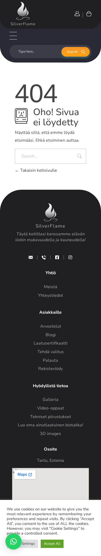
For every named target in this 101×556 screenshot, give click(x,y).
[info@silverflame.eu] (31, 257)
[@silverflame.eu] (70, 257)
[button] (13, 541)
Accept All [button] (52, 543)
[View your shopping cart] (88, 13)
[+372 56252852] (44, 257)
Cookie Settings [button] (22, 543)
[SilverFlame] (23, 10)
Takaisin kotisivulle (38, 170)
